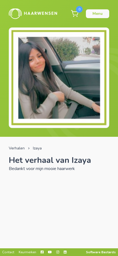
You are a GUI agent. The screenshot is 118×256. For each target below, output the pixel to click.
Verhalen (17, 148)
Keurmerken (27, 252)
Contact (8, 252)
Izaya (37, 148)
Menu (97, 13)
